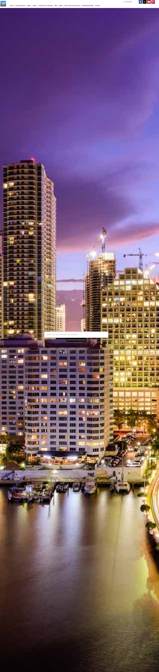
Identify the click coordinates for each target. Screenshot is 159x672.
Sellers (29, 5)
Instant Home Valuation (46, 5)
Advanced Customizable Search (76, 339)
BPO (56, 5)
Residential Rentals (87, 6)
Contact (97, 5)
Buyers (35, 5)
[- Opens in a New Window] (140, 2)
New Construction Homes (72, 5)
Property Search (20, 5)
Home (12, 5)
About (61, 5)
